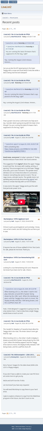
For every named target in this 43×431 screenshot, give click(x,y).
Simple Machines (26, 428)
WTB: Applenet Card (21, 219)
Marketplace (8, 219)
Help (13, 426)
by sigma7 (31, 179)
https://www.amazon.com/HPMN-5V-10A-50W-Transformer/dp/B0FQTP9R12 (21, 150)
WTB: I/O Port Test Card (22, 239)
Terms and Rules (20, 426)
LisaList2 (6, 6)
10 (15, 29)
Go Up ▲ (29, 426)
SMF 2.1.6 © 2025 (17, 428)
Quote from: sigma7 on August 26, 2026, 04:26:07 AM (22, 144)
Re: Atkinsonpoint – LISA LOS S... (23, 355)
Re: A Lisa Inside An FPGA (21, 34)
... (13, 29)
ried (12, 83)
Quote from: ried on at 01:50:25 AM (20, 43)
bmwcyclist (15, 357)
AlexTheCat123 (16, 37)
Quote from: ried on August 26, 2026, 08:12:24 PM (21, 289)
